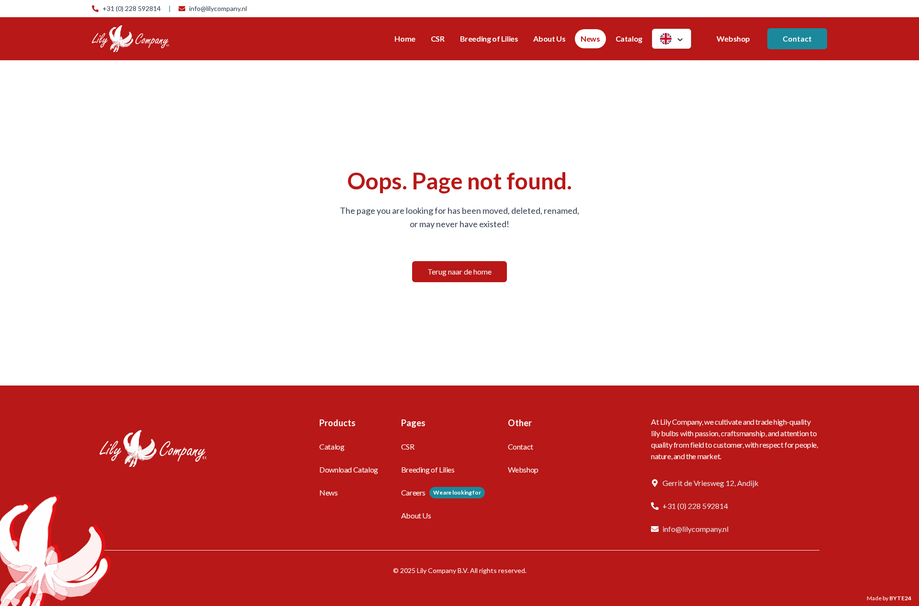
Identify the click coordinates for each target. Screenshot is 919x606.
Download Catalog (348, 469)
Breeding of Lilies (489, 38)
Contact (797, 38)
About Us (549, 38)
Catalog (629, 38)
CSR (438, 38)
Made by (889, 598)
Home (404, 38)
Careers (413, 492)
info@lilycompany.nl (218, 8)
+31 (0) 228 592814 (131, 8)
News (590, 38)
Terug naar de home (459, 271)
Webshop (733, 38)
